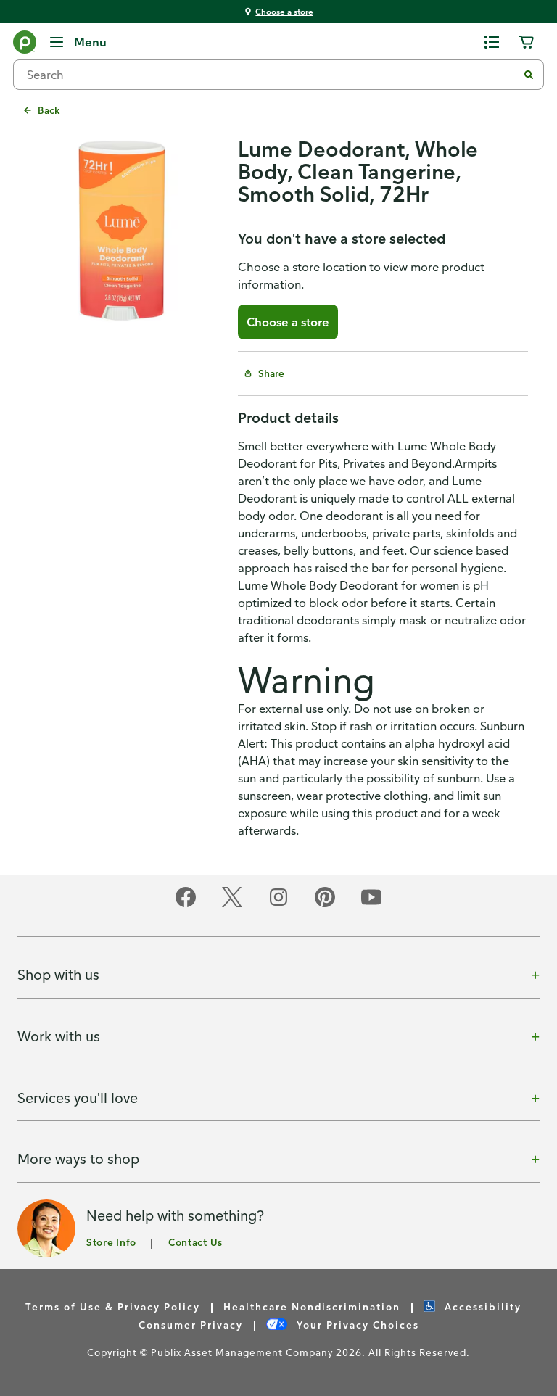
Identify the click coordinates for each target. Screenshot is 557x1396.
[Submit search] (528, 74)
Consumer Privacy (191, 1324)
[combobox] (271, 74)
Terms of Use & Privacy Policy (112, 1306)
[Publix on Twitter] (232, 905)
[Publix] (24, 44)
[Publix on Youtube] (371, 905)
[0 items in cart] (526, 42)
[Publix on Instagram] (278, 905)
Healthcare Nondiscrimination (311, 1306)
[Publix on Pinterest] (325, 905)
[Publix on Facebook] (185, 905)
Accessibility (481, 1306)
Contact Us (195, 1242)
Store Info (111, 1242)
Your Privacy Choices (356, 1324)
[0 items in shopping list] (491, 42)
